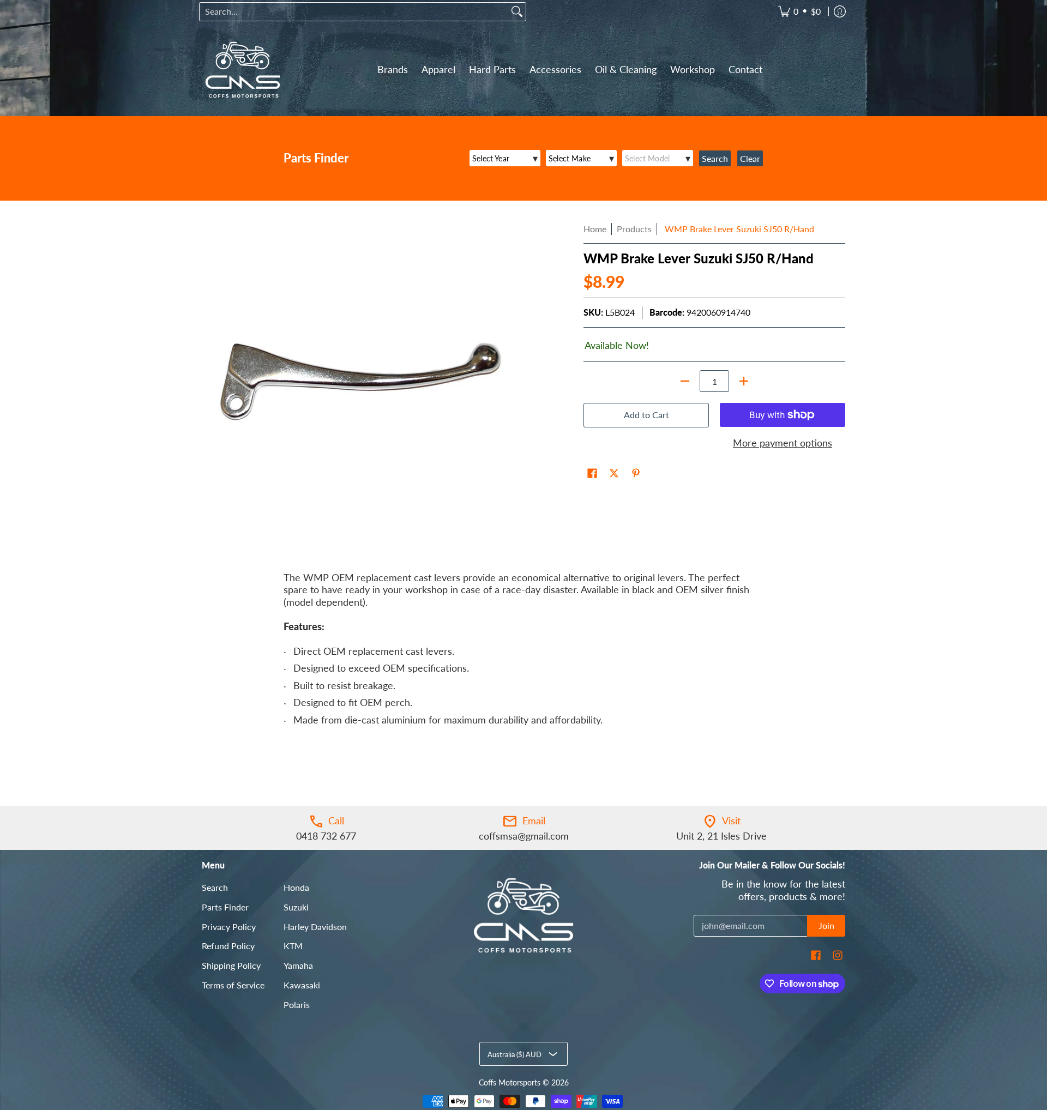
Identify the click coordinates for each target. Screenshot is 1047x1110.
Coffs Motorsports (509, 1082)
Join (826, 925)
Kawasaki (302, 985)
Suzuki (296, 907)
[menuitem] (799, 11)
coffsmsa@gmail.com (524, 836)
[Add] (744, 381)
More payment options (782, 443)
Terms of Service (233, 985)
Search (215, 887)
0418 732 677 (326, 836)
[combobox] (354, 12)
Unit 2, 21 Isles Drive (721, 836)
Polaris (297, 1004)
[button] (592, 474)
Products (634, 229)
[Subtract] (685, 381)
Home (594, 229)
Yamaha (298, 965)
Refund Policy (228, 945)
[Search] (517, 12)
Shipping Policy (231, 965)
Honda (296, 887)
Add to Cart (646, 414)
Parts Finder (225, 907)
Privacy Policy (229, 926)
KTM (293, 945)
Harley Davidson (315, 926)
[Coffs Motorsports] (243, 69)
